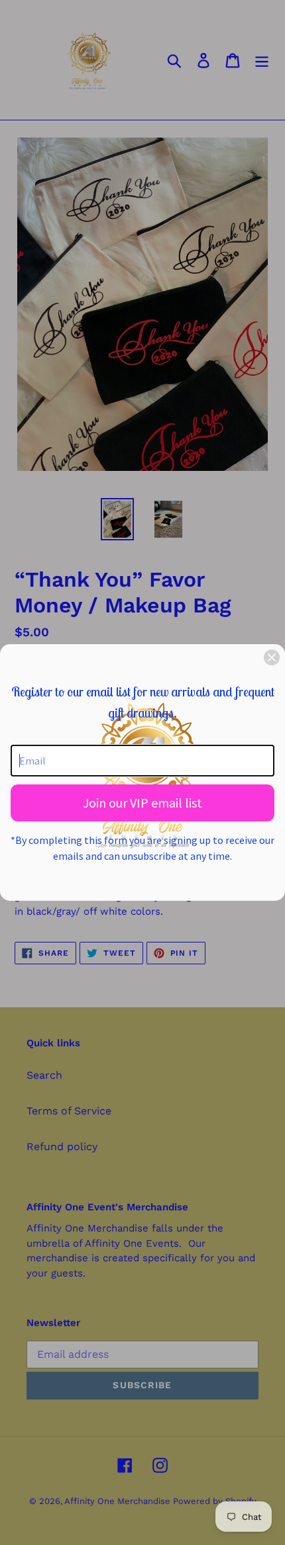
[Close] (272, 657)
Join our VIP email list (142, 802)
